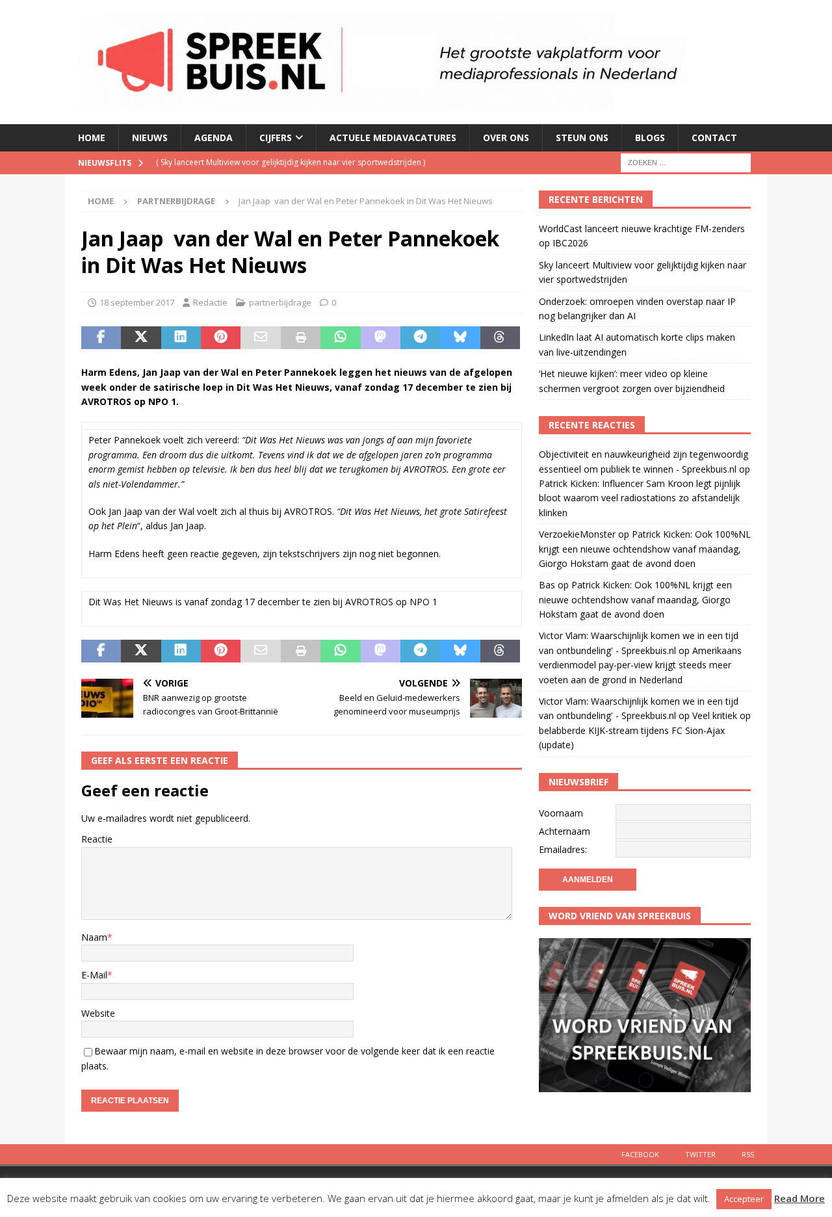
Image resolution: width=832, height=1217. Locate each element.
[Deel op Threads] (500, 338)
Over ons (506, 137)
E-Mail (94, 975)
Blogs (650, 137)
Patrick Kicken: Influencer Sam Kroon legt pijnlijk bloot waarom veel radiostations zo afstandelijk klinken (639, 498)
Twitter (700, 1154)
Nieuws (150, 137)
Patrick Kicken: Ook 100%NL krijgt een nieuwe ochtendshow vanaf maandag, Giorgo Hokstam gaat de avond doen (645, 548)
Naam (94, 937)
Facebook (640, 1154)
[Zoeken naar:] (686, 161)
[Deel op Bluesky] (460, 338)
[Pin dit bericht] (220, 338)
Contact (714, 137)
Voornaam (561, 813)
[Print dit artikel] (300, 338)
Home (91, 137)
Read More (799, 1198)
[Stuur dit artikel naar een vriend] (260, 338)
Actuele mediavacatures (393, 137)
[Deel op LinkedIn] (181, 338)
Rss (748, 1154)
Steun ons (582, 137)
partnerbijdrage (280, 302)
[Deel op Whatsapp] (340, 338)
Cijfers (275, 137)
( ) (290, 162)
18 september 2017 (136, 302)
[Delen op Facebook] (101, 338)
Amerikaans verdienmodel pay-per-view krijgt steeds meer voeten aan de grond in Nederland (640, 665)
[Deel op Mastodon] (380, 338)
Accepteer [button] (744, 1199)
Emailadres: (563, 849)
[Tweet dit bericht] (141, 338)
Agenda (213, 137)
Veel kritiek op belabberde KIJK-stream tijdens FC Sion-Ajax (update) (645, 730)
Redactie (210, 302)
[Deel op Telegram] (420, 338)
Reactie (96, 839)
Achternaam (564, 831)
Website (98, 1013)
